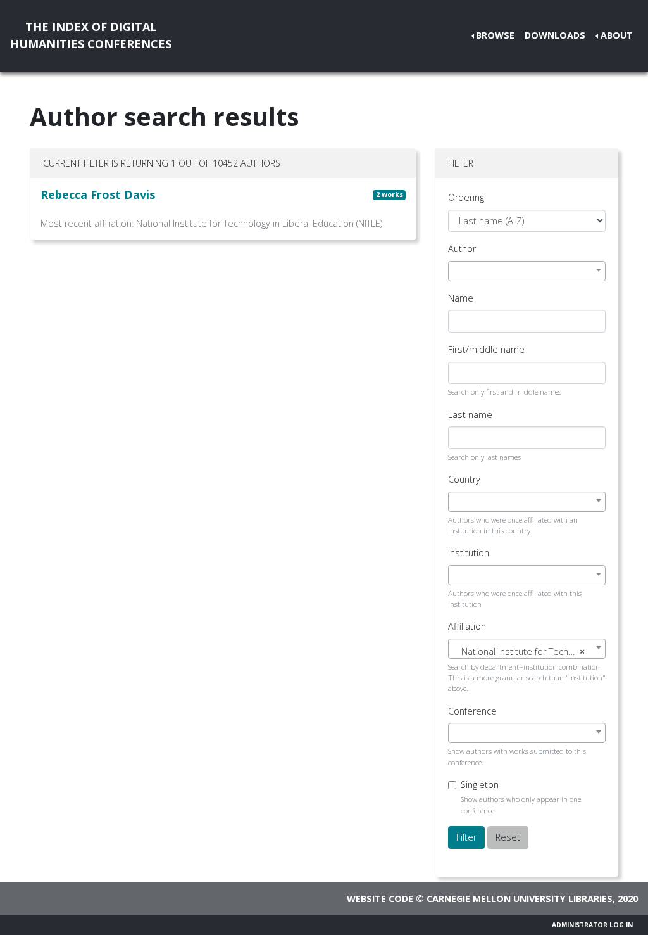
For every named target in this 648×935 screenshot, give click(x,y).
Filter (466, 837)
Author (462, 249)
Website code (380, 899)
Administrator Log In (592, 924)
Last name (470, 415)
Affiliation (467, 626)
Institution (468, 553)
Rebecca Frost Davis (97, 194)
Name (460, 298)
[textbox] (526, 652)
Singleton (480, 785)
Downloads (555, 35)
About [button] (617, 35)
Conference (472, 711)
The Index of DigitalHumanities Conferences (90, 35)
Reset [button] (507, 837)
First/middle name (486, 349)
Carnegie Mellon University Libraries (520, 899)
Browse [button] (495, 35)
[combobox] (527, 271)
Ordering (466, 197)
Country (464, 479)
